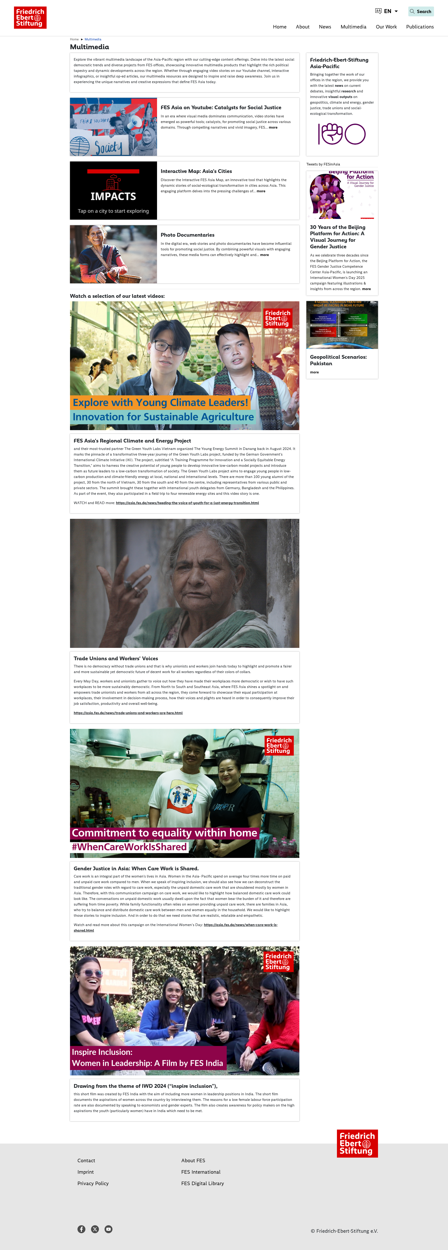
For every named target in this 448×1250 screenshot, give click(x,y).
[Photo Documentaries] (113, 254)
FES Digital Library (202, 1183)
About (303, 27)
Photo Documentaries (187, 235)
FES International (200, 1172)
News (325, 27)
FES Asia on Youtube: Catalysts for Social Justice (221, 107)
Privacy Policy (93, 1183)
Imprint (85, 1172)
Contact (86, 1160)
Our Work (386, 27)
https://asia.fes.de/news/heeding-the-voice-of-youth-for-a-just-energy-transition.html (187, 503)
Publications (420, 27)
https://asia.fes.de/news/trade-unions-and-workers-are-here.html (128, 713)
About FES (193, 1160)
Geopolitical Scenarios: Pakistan (338, 360)
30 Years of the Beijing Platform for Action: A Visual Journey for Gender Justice (337, 237)
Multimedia (354, 27)
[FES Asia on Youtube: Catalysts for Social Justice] (113, 126)
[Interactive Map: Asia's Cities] (113, 190)
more (273, 127)
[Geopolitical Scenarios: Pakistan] (342, 324)
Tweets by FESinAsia (323, 164)
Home (280, 27)
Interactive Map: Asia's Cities (196, 171)
